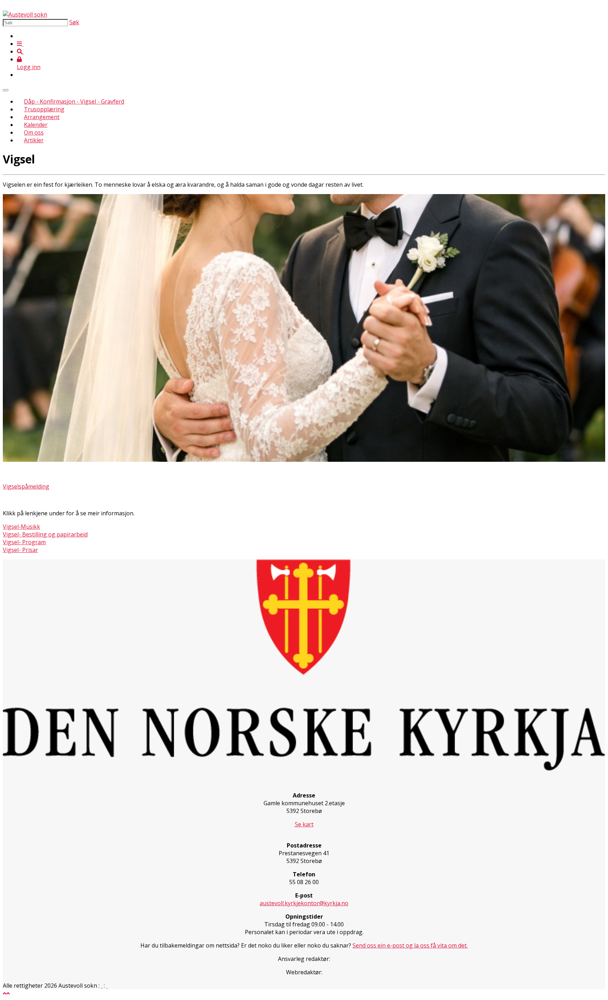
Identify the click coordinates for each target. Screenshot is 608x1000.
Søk (74, 22)
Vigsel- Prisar (20, 550)
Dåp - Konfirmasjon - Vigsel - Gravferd (74, 101)
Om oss (34, 132)
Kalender (36, 125)
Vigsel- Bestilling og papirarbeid (45, 534)
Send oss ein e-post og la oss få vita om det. (410, 945)
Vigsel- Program (24, 542)
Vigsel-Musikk (21, 526)
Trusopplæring (44, 109)
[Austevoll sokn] (25, 14)
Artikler (34, 140)
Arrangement (41, 117)
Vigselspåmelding (26, 486)
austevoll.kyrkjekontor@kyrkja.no (304, 903)
